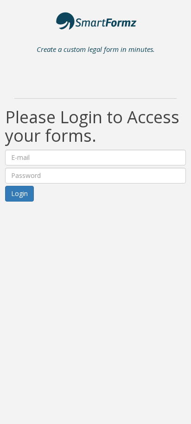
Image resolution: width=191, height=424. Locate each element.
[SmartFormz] (96, 23)
